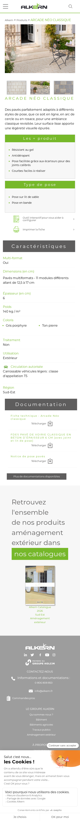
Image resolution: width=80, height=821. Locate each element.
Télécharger (38, 423)
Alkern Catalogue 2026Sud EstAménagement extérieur (40, 614)
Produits (22, 20)
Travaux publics (41, 729)
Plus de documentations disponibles (36, 476)
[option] (16, 88)
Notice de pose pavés (28, 456)
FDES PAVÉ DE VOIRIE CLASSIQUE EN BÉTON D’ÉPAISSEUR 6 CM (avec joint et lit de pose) (41, 437)
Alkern (9, 20)
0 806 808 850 (44, 682)
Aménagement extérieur (41, 734)
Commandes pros (23, 698)
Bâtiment (41, 719)
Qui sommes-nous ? (41, 714)
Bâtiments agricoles (41, 724)
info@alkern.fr (44, 690)
